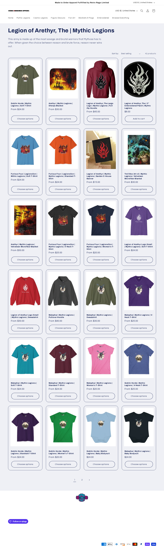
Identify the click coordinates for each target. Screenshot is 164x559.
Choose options (25, 119)
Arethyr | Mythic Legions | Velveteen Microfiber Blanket (24, 245)
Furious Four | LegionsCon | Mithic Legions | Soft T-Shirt (24, 175)
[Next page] (89, 480)
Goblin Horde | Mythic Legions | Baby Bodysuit (98, 452)
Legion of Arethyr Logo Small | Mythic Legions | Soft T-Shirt (139, 245)
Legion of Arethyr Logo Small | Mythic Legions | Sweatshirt (24, 316)
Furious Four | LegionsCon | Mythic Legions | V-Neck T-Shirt (62, 246)
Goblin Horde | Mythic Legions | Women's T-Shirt (61, 452)
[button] (142, 11)
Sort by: (115, 54)
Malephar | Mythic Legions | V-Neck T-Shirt (139, 316)
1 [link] (74, 480)
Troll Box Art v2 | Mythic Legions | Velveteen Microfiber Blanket (136, 176)
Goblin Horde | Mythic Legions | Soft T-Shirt (21, 104)
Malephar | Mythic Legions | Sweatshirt (99, 316)
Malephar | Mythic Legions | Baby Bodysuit (137, 452)
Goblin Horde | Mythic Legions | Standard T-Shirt (23, 452)
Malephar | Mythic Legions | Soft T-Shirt (24, 384)
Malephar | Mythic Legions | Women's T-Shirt (99, 384)
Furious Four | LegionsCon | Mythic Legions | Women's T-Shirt (100, 246)
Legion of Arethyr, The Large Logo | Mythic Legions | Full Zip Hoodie (100, 105)
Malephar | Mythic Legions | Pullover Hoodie (62, 316)
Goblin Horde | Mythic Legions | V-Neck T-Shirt (136, 384)
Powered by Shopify (42, 554)
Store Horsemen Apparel (24, 554)
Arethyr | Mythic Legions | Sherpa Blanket (61, 104)
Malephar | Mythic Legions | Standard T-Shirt (62, 384)
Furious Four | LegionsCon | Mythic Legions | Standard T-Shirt (62, 176)
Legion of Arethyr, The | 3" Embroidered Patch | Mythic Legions (138, 105)
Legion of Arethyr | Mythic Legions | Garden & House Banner (99, 176)
